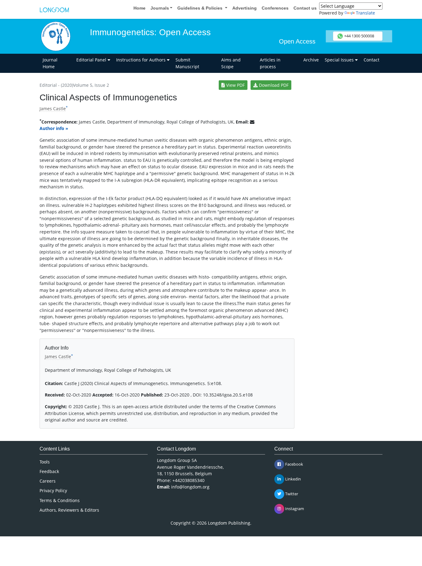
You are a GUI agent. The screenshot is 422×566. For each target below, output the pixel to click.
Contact (371, 60)
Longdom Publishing (229, 523)
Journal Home (50, 63)
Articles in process (270, 63)
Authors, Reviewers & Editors (69, 510)
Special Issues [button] (340, 60)
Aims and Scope (231, 63)
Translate (365, 13)
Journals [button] (159, 8)
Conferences (275, 8)
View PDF (235, 85)
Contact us (305, 8)
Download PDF (273, 85)
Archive (311, 60)
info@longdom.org (190, 487)
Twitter (291, 494)
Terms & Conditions (60, 500)
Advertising (244, 8)
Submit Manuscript (187, 63)
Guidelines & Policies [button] (200, 8)
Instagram (294, 508)
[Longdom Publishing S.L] (54, 9)
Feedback (49, 471)
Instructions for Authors (141, 60)
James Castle (53, 108)
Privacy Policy (53, 490)
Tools (45, 462)
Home (139, 8)
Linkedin (292, 479)
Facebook (293, 464)
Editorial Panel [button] (92, 60)
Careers (48, 481)
